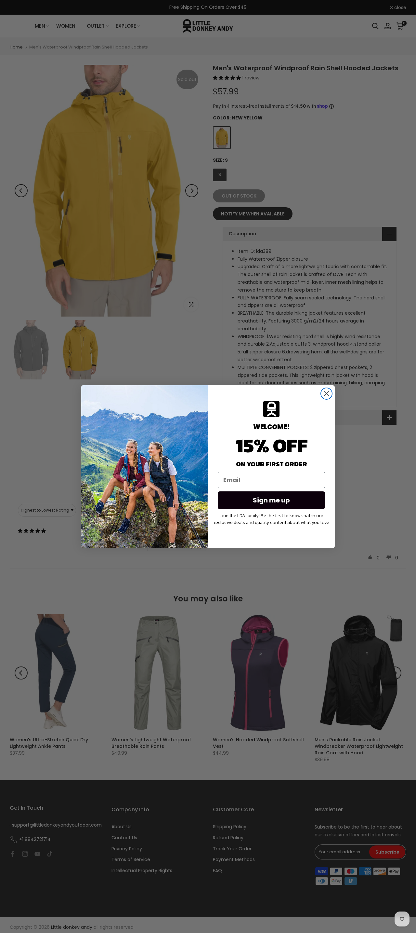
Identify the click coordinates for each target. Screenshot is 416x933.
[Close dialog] (326, 393)
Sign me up (271, 500)
